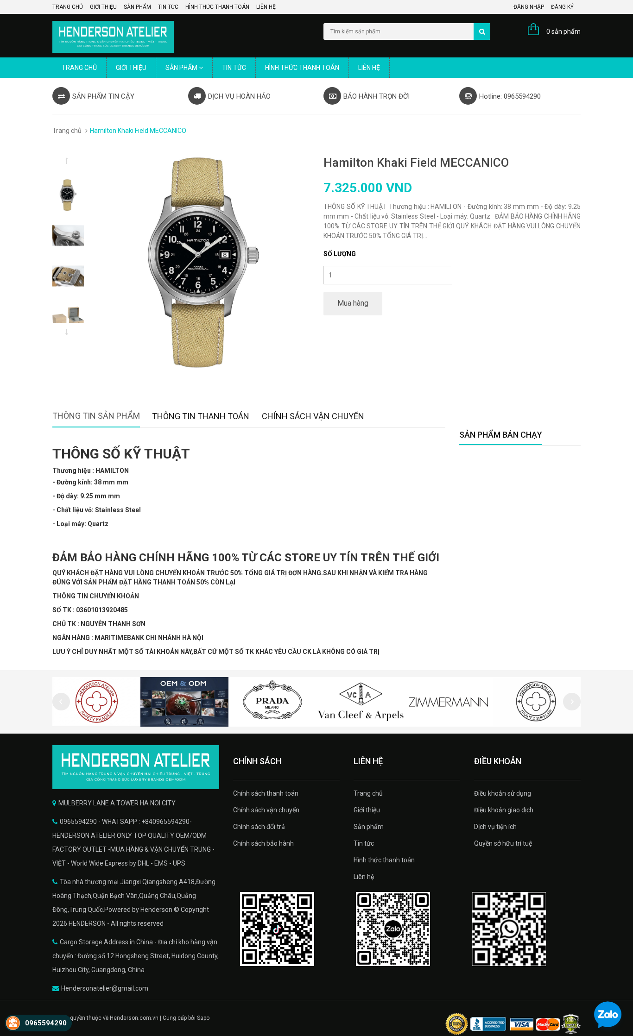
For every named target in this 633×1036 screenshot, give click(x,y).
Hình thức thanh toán (217, 7)
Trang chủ (67, 7)
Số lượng (339, 253)
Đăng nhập (528, 7)
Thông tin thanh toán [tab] (200, 416)
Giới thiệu (103, 7)
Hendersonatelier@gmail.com (104, 988)
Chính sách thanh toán (265, 793)
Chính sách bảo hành (263, 843)
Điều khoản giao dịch (503, 810)
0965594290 (46, 1023)
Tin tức (168, 7)
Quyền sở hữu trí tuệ (503, 843)
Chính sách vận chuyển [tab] (313, 416)
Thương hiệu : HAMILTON (90, 470)
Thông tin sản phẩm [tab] (96, 416)
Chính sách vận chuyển (266, 810)
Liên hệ (266, 7)
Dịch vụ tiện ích (495, 826)
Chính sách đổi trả (259, 826)
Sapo (203, 1018)
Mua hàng (352, 303)
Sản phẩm (137, 7)
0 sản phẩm (563, 31)
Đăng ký (562, 7)
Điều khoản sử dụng (502, 793)
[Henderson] (135, 767)
